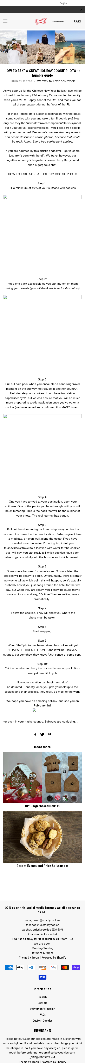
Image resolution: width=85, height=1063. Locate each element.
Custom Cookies (42, 1020)
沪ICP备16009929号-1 (42, 1057)
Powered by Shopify (53, 957)
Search (43, 997)
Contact (42, 1003)
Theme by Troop (29, 957)
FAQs (43, 1014)
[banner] (42, 21)
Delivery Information (42, 1008)
